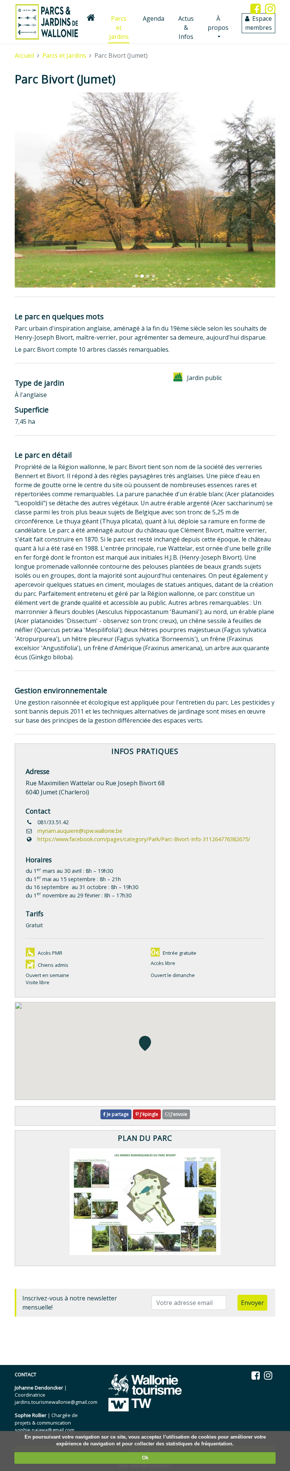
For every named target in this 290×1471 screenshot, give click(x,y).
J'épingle (148, 1114)
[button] (34, 190)
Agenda (153, 18)
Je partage (117, 1114)
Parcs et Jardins (119, 27)
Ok (145, 1457)
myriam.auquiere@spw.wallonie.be (79, 830)
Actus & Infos (186, 27)
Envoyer (252, 1303)
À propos (218, 23)
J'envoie (178, 1114)
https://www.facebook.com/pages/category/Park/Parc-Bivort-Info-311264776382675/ (143, 839)
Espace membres (258, 23)
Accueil (24, 55)
